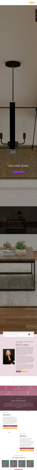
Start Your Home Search (27, 448)
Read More (18, 371)
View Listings (24, 371)
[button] (31, 2)
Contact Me (31, 2)
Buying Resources (27, 450)
